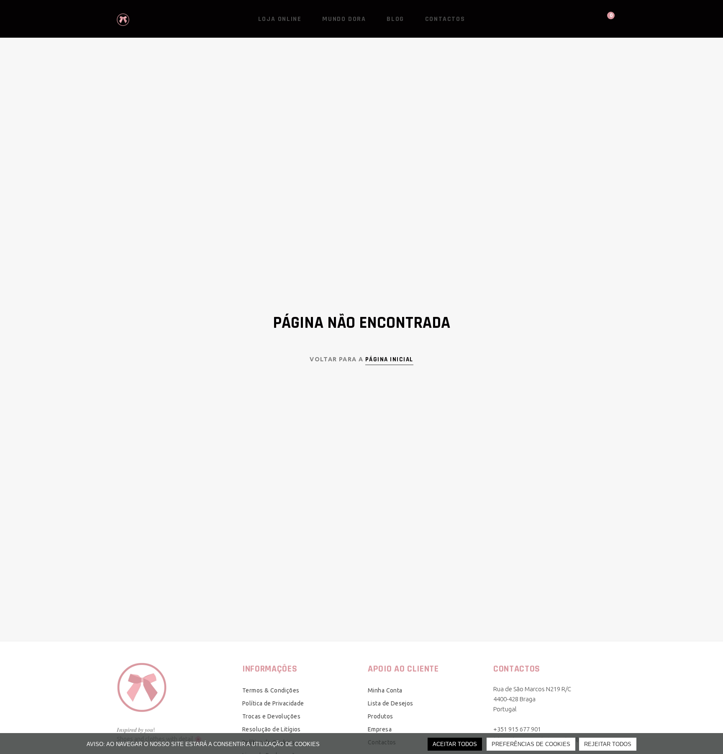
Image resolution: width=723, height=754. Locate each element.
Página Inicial (389, 359)
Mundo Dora (344, 19)
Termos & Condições (271, 690)
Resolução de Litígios (271, 729)
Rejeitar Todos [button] (607, 744)
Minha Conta (385, 690)
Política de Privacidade (273, 703)
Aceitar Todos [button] (455, 744)
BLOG (395, 19)
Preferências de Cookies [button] (531, 744)
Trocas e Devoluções (271, 716)
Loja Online (280, 19)
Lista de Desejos (390, 703)
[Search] (575, 19)
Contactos (445, 19)
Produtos (380, 716)
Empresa (380, 729)
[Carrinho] (603, 18)
